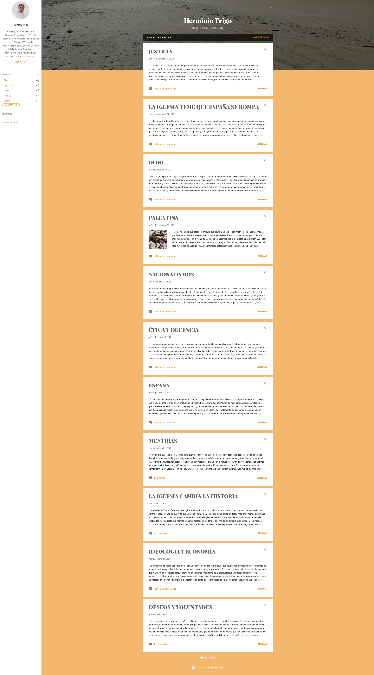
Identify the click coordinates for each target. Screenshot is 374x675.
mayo (7, 90)
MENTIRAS (163, 440)
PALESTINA (164, 217)
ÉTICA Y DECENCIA (174, 329)
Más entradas (208, 658)
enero (8, 100)
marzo (8, 95)
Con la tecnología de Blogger (209, 667)
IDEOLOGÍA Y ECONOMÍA (182, 551)
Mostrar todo (261, 37)
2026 (5, 80)
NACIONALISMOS (171, 274)
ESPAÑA (159, 385)
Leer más (262, 88)
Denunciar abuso (10, 122)
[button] (265, 50)
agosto (8, 85)
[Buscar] (271, 8)
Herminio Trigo (208, 20)
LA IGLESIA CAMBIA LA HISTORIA (193, 495)
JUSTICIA (160, 51)
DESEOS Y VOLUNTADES (180, 606)
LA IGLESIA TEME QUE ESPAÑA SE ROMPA (204, 106)
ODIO (156, 162)
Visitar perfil (21, 62)
